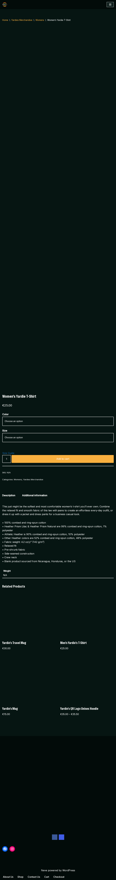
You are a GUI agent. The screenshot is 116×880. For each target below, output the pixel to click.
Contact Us (34, 876)
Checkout (58, 876)
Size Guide (8, 453)
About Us (8, 876)
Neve (44, 870)
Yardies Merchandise (21, 20)
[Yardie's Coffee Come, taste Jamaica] (5, 4)
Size (4, 430)
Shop (20, 876)
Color (5, 414)
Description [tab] (8, 495)
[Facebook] (54, 837)
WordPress (68, 870)
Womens (39, 20)
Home (5, 20)
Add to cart (62, 458)
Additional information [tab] (34, 495)
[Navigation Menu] (110, 4)
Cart (46, 876)
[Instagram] (61, 837)
